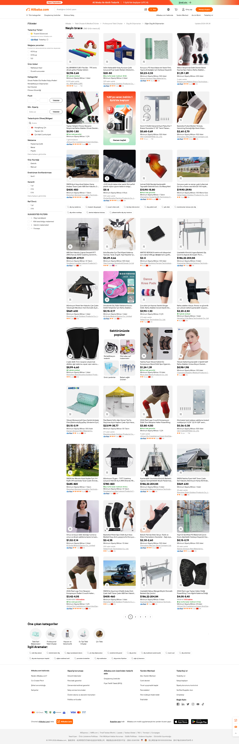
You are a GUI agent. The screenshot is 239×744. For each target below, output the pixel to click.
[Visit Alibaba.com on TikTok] (202, 704)
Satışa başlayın (182, 681)
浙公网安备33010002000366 (160, 740)
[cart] (176, 10)
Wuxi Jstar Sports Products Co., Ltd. (154, 375)
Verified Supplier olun (185, 690)
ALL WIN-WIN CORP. (74, 84)
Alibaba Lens (44, 722)
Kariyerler (34, 690)
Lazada (119, 733)
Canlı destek (145, 681)
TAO (139, 733)
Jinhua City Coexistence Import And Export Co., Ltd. (82, 142)
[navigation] (45, 320)
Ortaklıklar (180, 695)
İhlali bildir (144, 700)
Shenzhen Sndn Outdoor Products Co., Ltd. (82, 316)
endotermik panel (116, 653)
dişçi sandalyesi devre (74, 653)
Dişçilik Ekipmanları (133, 24)
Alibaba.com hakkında (40, 671)
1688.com (94, 733)
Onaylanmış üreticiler (112, 679)
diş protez (132, 653)
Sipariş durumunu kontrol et (187, 685)
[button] (145, 9)
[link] (236, 720)
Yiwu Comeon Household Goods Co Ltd (118, 263)
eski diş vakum (37, 653)
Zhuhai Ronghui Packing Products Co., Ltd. (119, 198)
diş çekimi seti (152, 207)
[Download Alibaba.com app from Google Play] (199, 721)
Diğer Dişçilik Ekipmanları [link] (154, 24)
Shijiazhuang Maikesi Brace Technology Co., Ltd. (193, 82)
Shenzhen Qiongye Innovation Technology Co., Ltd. (82, 195)
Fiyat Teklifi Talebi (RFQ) (113, 683)
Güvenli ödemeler (74, 676)
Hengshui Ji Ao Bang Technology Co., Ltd (193, 318)
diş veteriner (186, 653)
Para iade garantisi (74, 681)
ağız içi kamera (139, 658)
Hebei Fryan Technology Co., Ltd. (152, 319)
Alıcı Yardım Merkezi (147, 676)
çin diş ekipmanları (96, 653)
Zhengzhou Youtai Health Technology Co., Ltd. (156, 197)
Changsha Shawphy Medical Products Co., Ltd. (193, 373)
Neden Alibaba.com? (39, 676)
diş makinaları (102, 658)
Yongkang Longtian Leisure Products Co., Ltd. (82, 263)
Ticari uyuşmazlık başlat (149, 685)
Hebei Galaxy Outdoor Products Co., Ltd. (192, 195)
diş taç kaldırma (75, 207)
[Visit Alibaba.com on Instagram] (192, 704)
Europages (155, 733)
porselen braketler (83, 658)
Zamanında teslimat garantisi (78, 685)
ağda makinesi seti (63, 658)
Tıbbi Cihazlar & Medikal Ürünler (87, 24)
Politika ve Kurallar (74, 700)
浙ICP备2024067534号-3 (183, 740)
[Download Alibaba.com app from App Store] (181, 721)
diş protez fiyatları (120, 658)
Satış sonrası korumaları (76, 690)
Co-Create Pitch (37, 681)
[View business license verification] (142, 740)
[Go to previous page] (125, 617)
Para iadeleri (144, 690)
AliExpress (84, 733)
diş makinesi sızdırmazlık (152, 653)
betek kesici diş (54, 653)
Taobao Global (129, 733)
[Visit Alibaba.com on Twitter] (187, 704)
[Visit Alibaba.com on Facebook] (178, 704)
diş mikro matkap (76, 212)
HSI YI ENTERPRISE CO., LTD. (151, 137)
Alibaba (68, 24)
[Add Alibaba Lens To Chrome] (64, 721)
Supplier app (115, 722)
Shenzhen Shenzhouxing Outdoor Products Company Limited (82, 375)
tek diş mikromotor (133, 207)
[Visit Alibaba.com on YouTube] (197, 704)
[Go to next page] (150, 617)
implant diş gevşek (94, 207)
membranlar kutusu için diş (186, 207)
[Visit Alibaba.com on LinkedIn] (182, 704)
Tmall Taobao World (107, 733)
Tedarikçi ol (181, 676)
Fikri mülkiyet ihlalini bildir (150, 695)
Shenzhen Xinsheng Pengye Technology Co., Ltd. (156, 263)
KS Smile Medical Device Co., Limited (117, 316)
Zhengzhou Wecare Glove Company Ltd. (192, 137)
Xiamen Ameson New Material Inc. (153, 78)
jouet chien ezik (113, 207)
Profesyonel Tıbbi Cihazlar (113, 24)
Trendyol (146, 733)
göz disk (167, 207)
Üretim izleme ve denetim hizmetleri (81, 695)
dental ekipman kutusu (97, 212)
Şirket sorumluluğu (38, 685)
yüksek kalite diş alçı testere (122, 212)
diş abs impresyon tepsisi (40, 658)
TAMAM (56, 100)
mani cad (171, 653)
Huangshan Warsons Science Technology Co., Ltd (193, 263)
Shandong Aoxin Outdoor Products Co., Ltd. (119, 84)
